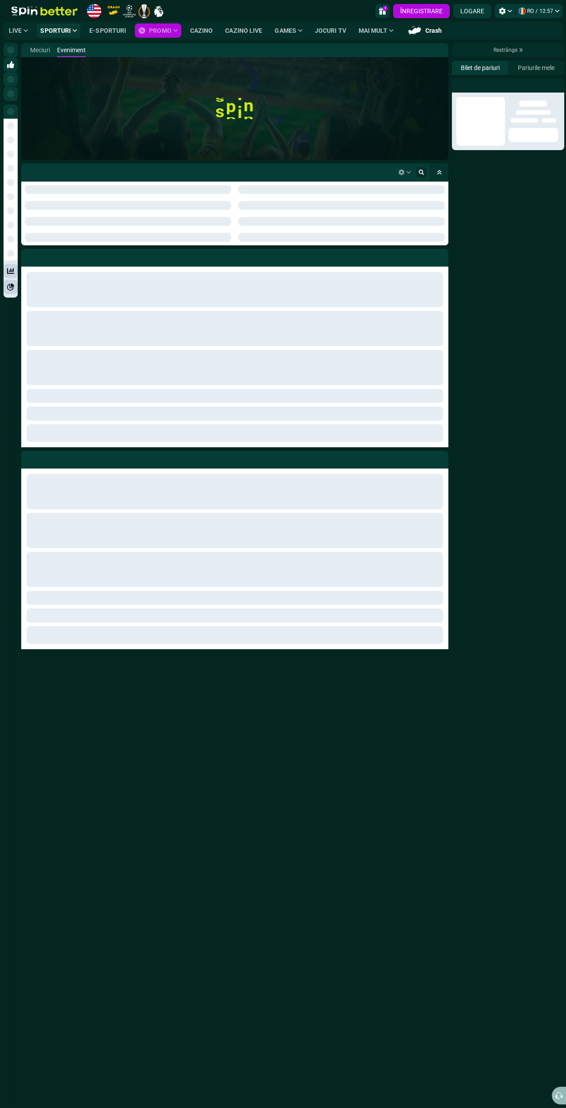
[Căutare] (441, 50)
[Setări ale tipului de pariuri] (405, 172)
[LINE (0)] (30, 50)
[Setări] (505, 11)
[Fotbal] (43, 50)
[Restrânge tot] (439, 172)
